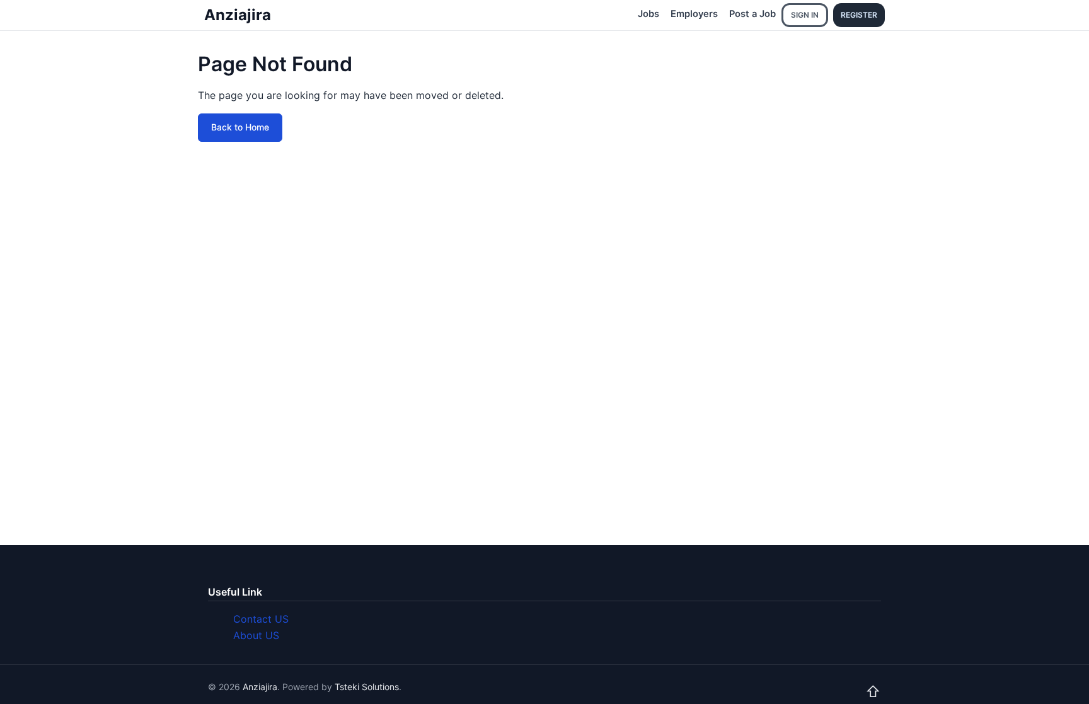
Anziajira (237, 15)
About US (256, 635)
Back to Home (240, 127)
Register (859, 15)
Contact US (261, 619)
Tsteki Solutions (367, 686)
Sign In (805, 15)
